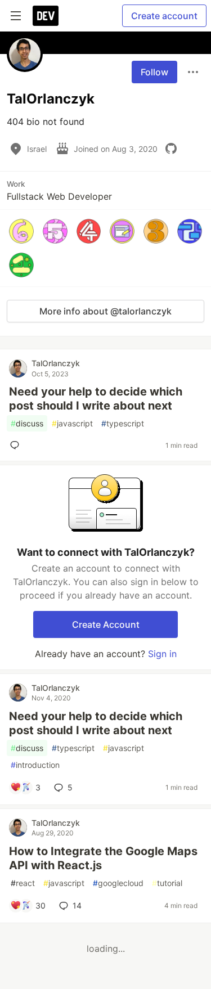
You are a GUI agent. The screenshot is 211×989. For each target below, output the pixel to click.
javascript (72, 423)
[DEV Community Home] (46, 16)
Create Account (106, 624)
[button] (21, 231)
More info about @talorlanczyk (105, 311)
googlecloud (118, 883)
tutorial (167, 883)
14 (77, 905)
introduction (35, 765)
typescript (122, 423)
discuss (27, 423)
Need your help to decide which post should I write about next (95, 398)
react (23, 883)
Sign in (162, 653)
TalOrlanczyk (56, 363)
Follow (154, 72)
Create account (164, 15)
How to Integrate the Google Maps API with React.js (103, 858)
